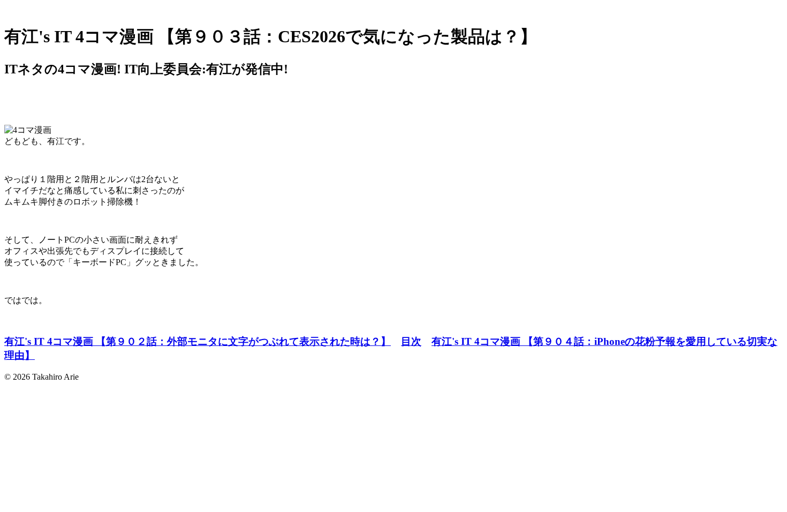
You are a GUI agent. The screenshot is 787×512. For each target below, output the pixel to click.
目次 (411, 341)
